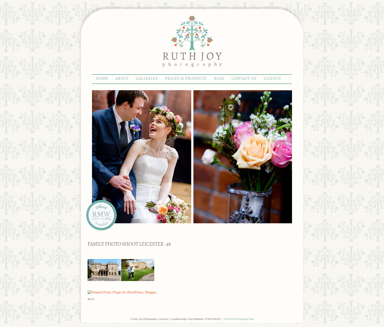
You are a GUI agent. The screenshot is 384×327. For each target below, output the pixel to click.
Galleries (147, 79)
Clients (272, 79)
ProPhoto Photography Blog (239, 319)
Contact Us (244, 79)
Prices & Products (186, 79)
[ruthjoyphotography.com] (192, 72)
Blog (219, 79)
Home (102, 79)
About (122, 79)
